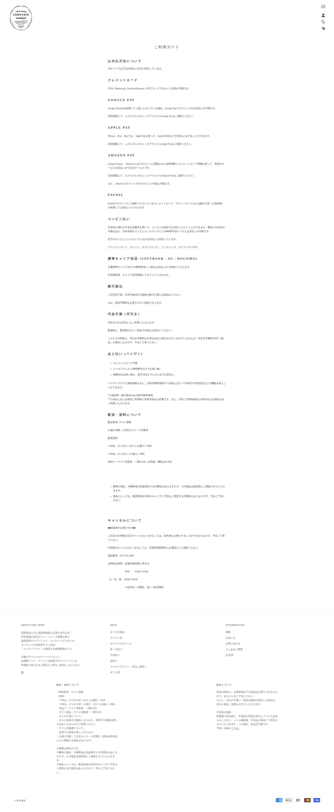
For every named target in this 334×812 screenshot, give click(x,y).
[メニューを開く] (323, 6)
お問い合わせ (233, 643)
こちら (235, 728)
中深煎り (115, 655)
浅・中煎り (116, 649)
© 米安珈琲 (20, 800)
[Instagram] (22, 673)
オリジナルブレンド (121, 643)
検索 (228, 632)
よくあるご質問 (234, 649)
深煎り (113, 661)
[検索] (323, 21)
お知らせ (230, 638)
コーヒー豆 (116, 638)
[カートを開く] (323, 29)
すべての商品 (117, 632)
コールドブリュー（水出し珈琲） (128, 666)
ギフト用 (115, 672)
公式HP (230, 655)
